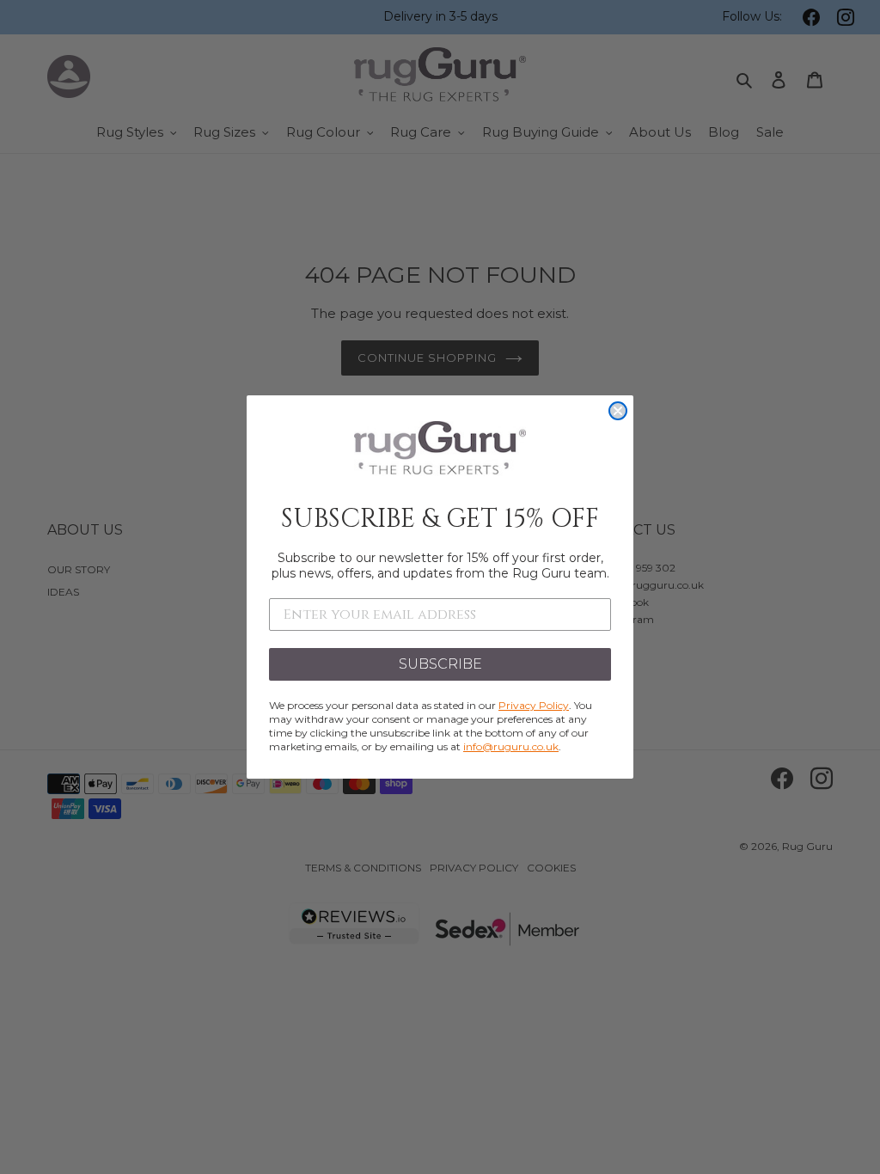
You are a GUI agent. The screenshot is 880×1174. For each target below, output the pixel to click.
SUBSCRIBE (440, 664)
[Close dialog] (617, 410)
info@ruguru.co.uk (511, 746)
